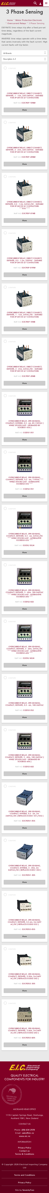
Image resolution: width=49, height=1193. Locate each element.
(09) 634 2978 (28, 1129)
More (24, 109)
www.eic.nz (24, 1135)
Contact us (24, 1150)
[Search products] (35, 3)
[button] (24, 52)
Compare (12, 67)
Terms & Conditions (24, 1153)
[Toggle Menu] (46, 3)
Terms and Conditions (24, 1174)
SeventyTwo (28, 1189)
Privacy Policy (24, 1147)
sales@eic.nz (28, 1132)
